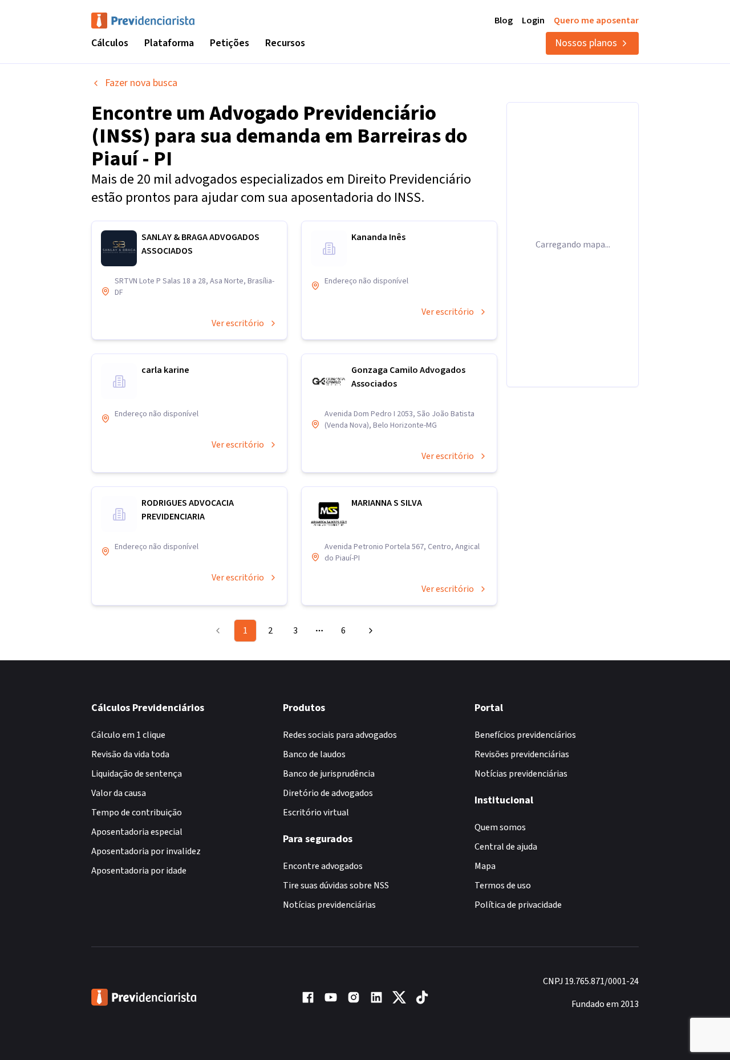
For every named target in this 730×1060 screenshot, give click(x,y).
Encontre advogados (323, 866)
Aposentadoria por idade (138, 871)
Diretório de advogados (328, 793)
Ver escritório (238, 323)
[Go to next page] (369, 630)
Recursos (285, 43)
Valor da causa (118, 793)
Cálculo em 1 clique (128, 735)
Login (533, 20)
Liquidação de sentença (136, 774)
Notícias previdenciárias (329, 905)
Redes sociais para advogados (340, 735)
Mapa (485, 866)
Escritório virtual (316, 812)
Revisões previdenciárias (521, 754)
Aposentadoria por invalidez (146, 851)
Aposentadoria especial (136, 832)
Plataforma (169, 43)
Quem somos (500, 827)
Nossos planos (586, 43)
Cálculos (109, 43)
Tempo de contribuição (136, 812)
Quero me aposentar (596, 20)
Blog (503, 20)
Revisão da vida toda (130, 754)
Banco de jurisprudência (329, 774)
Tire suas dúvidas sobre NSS (336, 885)
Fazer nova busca (141, 83)
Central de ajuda (505, 847)
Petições (229, 43)
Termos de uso (502, 885)
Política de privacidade (518, 905)
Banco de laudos (314, 754)
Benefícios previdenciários (525, 735)
